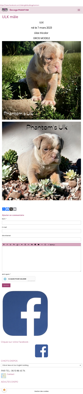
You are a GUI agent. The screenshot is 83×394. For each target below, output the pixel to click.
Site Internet (6, 236)
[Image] (35, 244)
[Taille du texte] (14, 244)
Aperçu (52, 245)
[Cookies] (4, 390)
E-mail (4, 227)
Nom (3, 219)
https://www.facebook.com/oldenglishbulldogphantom (19, 5)
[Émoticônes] (45, 244)
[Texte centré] (25, 244)
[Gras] (4, 244)
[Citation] (22, 244)
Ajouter (6, 285)
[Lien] (28, 244)
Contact (10, 374)
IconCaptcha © (31, 280)
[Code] (42, 244)
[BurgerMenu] (78, 10)
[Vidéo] (38, 244)
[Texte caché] (32, 244)
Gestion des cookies (41, 391)
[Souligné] (10, 244)
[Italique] (7, 244)
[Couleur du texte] (18, 244)
